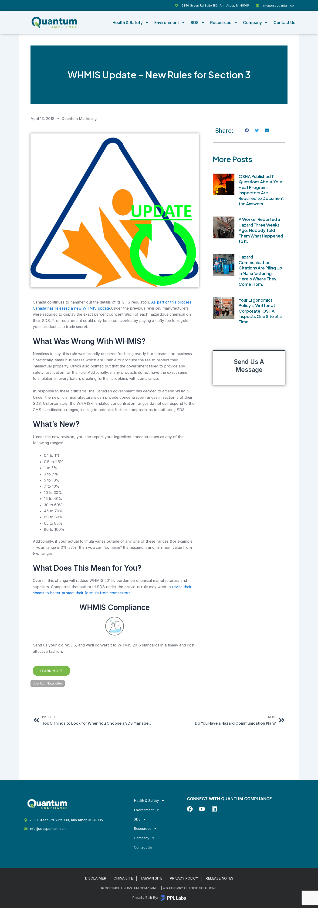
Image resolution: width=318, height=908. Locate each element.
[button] (247, 130)
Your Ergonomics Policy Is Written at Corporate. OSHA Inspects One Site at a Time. (260, 311)
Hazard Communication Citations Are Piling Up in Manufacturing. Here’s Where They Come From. (260, 270)
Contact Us (284, 22)
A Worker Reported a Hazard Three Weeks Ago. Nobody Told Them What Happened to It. (261, 230)
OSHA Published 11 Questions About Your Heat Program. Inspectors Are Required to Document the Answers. (261, 190)
